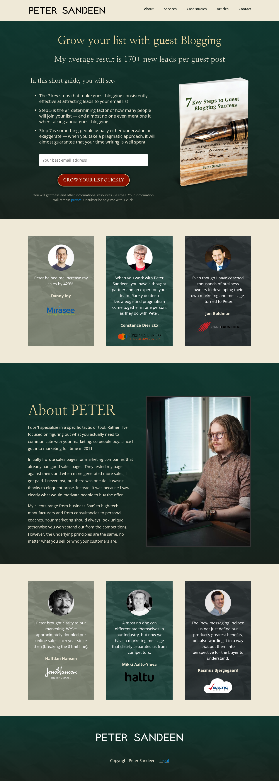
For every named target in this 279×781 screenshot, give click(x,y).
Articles (222, 9)
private (76, 200)
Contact (245, 9)
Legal (164, 760)
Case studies (197, 9)
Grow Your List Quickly (93, 180)
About (149, 9)
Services (170, 9)
